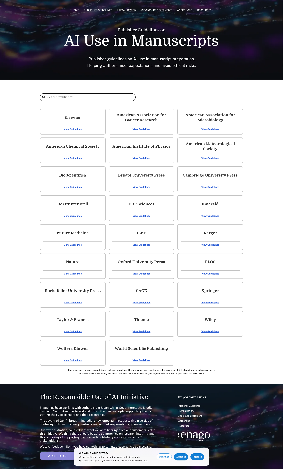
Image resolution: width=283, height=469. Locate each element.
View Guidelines (73, 129)
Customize (164, 456)
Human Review (126, 10)
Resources (204, 10)
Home (75, 10)
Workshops (184, 10)
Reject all (197, 456)
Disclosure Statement (156, 10)
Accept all (181, 456)
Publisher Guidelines (98, 10)
